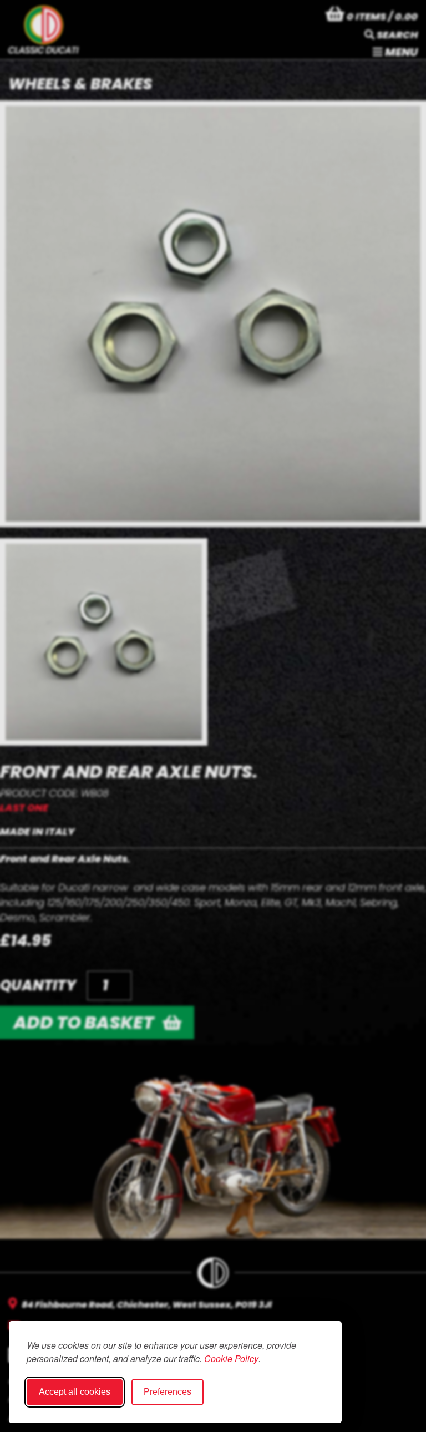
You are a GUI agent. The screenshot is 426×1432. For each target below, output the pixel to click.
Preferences (167, 1391)
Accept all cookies (74, 1391)
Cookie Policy (231, 1358)
